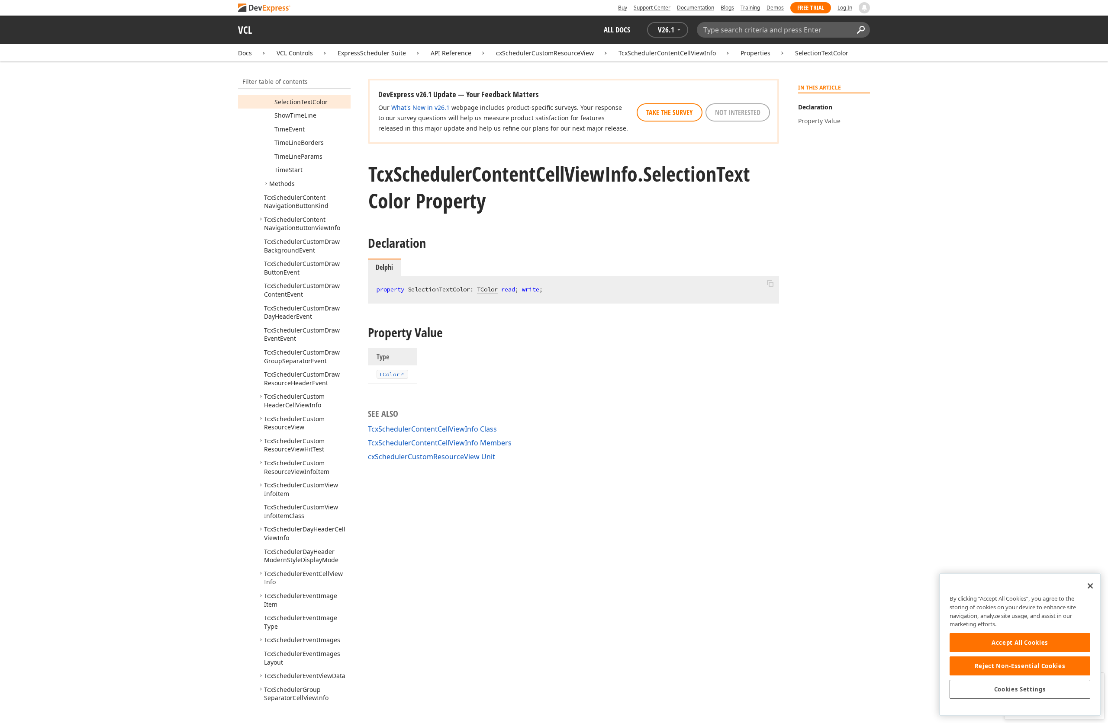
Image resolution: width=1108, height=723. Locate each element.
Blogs (727, 7)
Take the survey (669, 112)
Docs (245, 53)
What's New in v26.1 (420, 107)
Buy (622, 7)
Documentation (695, 7)
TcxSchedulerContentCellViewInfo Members (440, 443)
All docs (617, 30)
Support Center (652, 7)
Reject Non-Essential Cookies (1020, 666)
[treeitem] (301, 102)
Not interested (737, 112)
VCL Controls (295, 53)
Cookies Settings (1020, 689)
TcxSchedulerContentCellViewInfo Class (432, 429)
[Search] (860, 30)
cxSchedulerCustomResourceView (545, 53)
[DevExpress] (264, 8)
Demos (775, 7)
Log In (844, 7)
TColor (487, 289)
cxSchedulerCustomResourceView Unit (431, 456)
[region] (1020, 644)
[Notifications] (864, 7)
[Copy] (770, 283)
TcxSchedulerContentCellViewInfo (667, 53)
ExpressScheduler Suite (372, 53)
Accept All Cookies (1020, 642)
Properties (755, 53)
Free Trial (810, 7)
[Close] (1090, 585)
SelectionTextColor (821, 53)
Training (750, 7)
